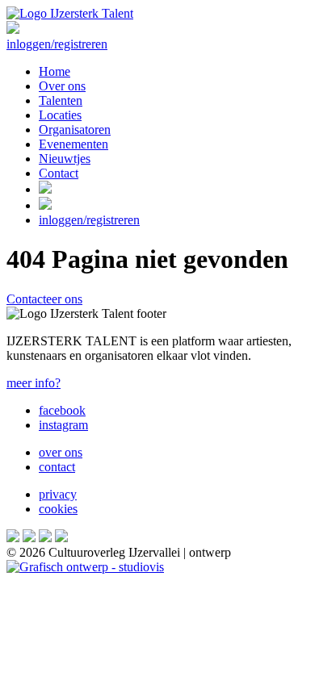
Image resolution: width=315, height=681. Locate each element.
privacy (58, 494)
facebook (62, 410)
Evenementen (73, 144)
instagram (63, 425)
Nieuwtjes (64, 158)
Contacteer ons (44, 299)
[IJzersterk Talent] (69, 13)
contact (57, 467)
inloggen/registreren (56, 44)
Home (54, 71)
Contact (58, 173)
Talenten (60, 100)
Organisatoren (75, 129)
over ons (60, 452)
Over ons (62, 86)
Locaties (60, 115)
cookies (58, 509)
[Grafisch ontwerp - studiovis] (85, 567)
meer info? (33, 383)
